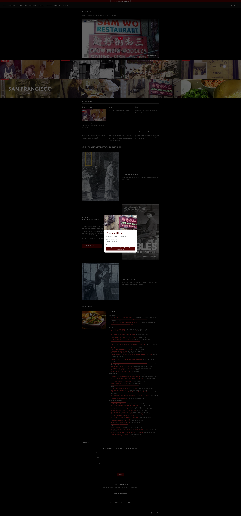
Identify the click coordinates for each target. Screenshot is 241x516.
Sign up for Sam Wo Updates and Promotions (120, 248)
